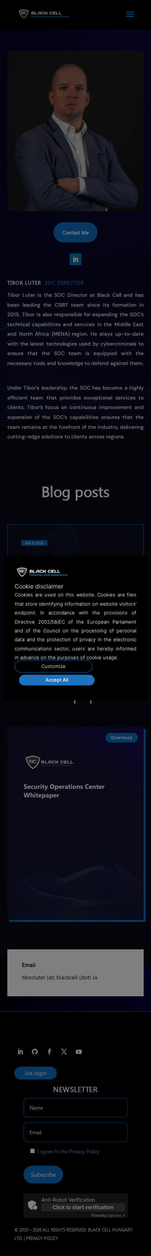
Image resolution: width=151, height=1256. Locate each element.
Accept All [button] (56, 680)
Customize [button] (53, 666)
